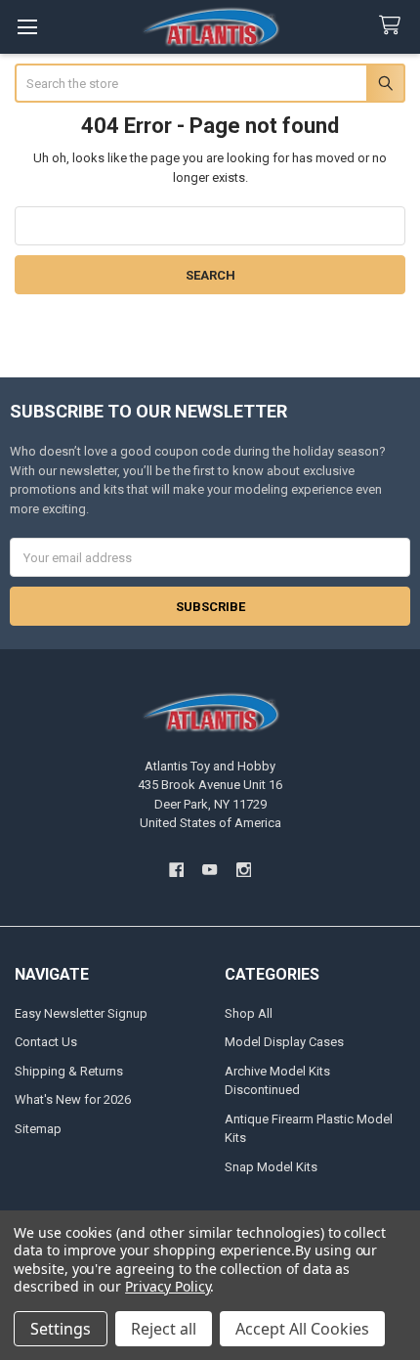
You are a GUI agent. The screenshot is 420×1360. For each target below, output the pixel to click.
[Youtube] (209, 869)
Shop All (249, 1013)
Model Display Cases (284, 1041)
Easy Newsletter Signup (81, 1013)
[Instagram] (244, 869)
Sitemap (38, 1128)
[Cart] (393, 26)
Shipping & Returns (69, 1071)
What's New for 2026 (73, 1099)
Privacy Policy (167, 1286)
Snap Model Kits (271, 1167)
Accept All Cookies (302, 1328)
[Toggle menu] (27, 27)
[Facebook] (176, 869)
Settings (60, 1328)
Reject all (163, 1328)
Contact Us (46, 1041)
